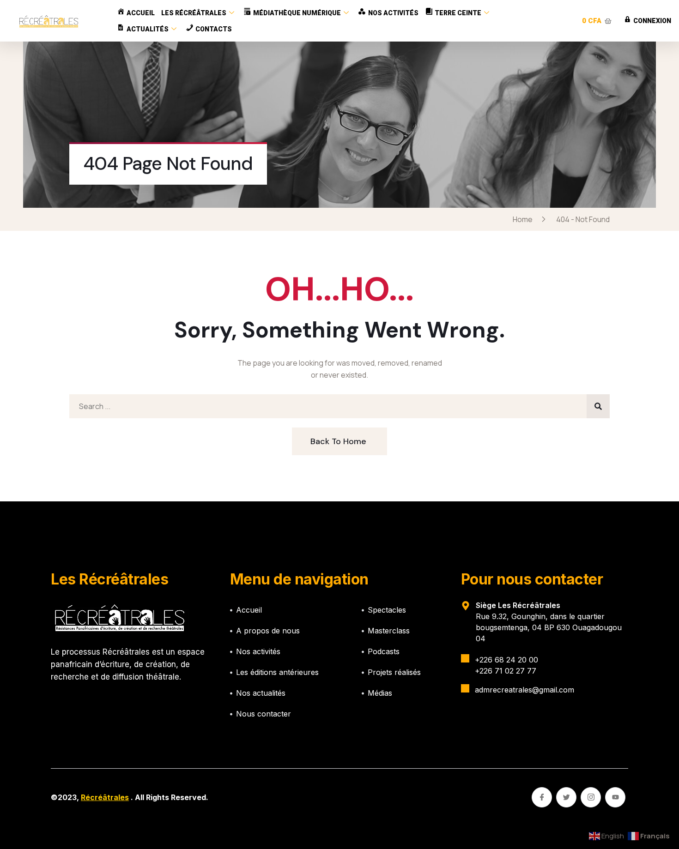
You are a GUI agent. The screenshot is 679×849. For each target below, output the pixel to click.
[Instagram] (591, 797)
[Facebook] (542, 797)
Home (524, 219)
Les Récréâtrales (193, 13)
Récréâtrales (105, 797)
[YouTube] (615, 797)
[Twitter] (566, 797)
